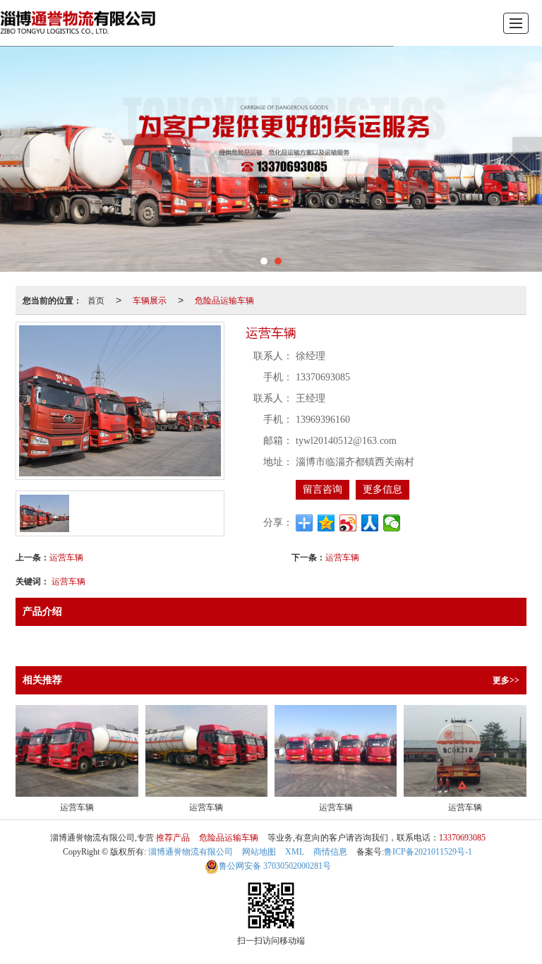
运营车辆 (66, 556)
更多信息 (382, 489)
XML (294, 852)
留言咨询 (322, 489)
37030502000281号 (275, 866)
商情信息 (330, 852)
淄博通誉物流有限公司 (190, 852)
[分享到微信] (392, 522)
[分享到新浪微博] (348, 522)
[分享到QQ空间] (326, 522)
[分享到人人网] (370, 522)
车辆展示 (150, 300)
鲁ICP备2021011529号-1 (428, 852)
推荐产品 (173, 838)
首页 (96, 300)
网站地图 (259, 852)
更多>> (506, 680)
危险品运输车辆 (224, 300)
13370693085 (462, 838)
